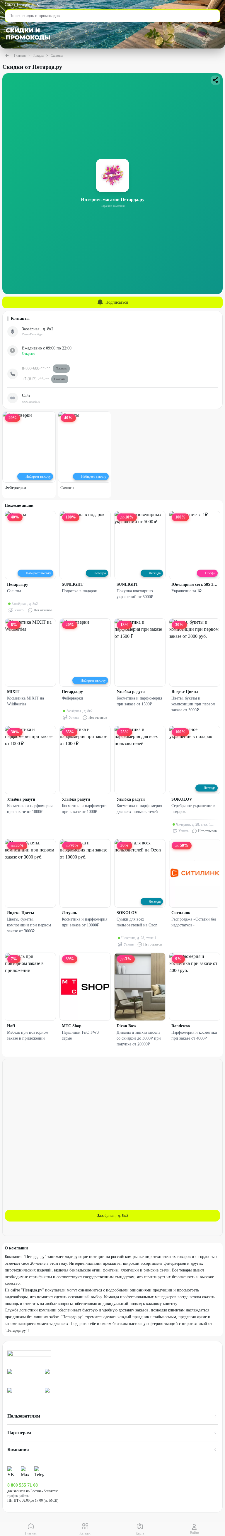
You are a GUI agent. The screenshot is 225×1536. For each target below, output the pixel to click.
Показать (61, 368)
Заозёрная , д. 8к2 (112, 1215)
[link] (23, 1376)
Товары (38, 55)
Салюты (57, 55)
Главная (20, 55)
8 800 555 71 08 (22, 1485)
